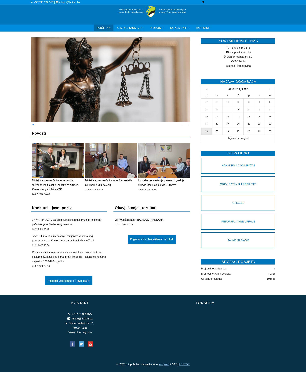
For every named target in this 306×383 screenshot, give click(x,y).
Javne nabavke (238, 240)
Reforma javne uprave (238, 221)
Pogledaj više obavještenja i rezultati (152, 239)
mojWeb (164, 364)
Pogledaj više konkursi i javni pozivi (69, 280)
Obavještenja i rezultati (238, 184)
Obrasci (238, 202)
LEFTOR (184, 364)
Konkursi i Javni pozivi (238, 165)
